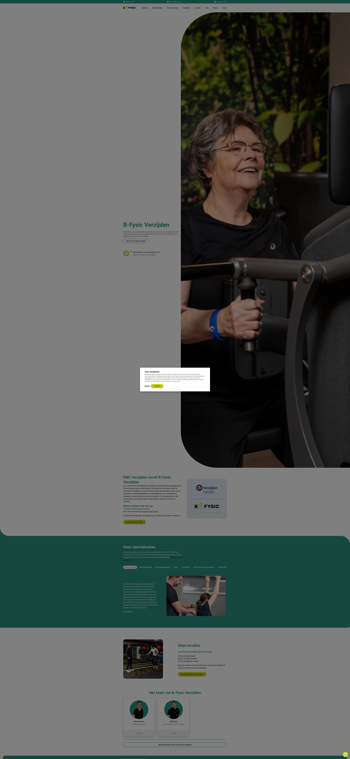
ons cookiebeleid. (176, 381)
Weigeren (147, 386)
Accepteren (157, 386)
